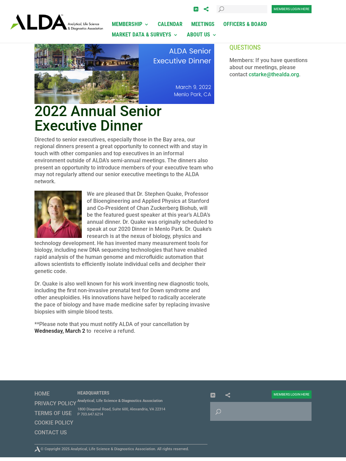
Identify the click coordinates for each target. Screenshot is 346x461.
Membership (127, 24)
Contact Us (50, 432)
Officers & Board (245, 24)
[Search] (222, 4)
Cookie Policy (53, 422)
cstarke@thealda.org (274, 74)
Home (42, 393)
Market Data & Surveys (141, 35)
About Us (198, 35)
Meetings (203, 24)
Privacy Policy (55, 403)
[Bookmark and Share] (206, 9)
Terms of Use (53, 413)
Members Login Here (292, 9)
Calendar (170, 24)
